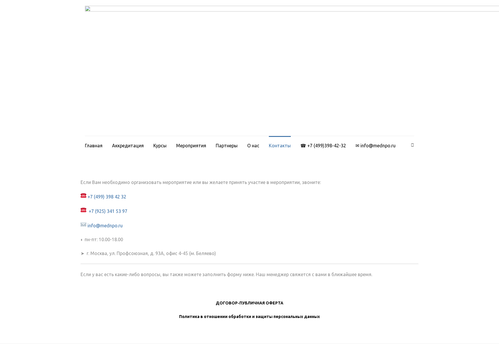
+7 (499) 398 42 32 (106, 196)
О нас (253, 145)
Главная (94, 145)
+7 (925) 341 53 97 (107, 211)
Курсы (160, 145)
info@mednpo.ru (104, 225)
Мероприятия (191, 145)
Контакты (280, 145)
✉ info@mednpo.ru (375, 145)
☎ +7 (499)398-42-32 (323, 145)
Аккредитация (128, 145)
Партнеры (227, 145)
